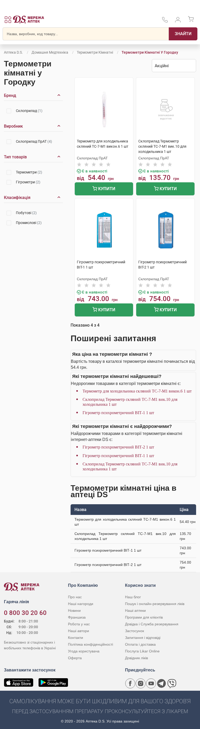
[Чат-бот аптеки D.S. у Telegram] (161, 683)
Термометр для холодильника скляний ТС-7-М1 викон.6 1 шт (137, 391)
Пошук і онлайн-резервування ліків (154, 604)
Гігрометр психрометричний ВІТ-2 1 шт (118, 447)
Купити (106, 188)
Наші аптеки (135, 610)
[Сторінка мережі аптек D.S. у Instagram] (140, 683)
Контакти (75, 637)
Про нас (75, 597)
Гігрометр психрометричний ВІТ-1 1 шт (118, 412)
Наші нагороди (80, 604)
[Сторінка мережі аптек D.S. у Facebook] (130, 683)
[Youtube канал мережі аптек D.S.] (151, 683)
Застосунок (134, 631)
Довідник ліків (136, 658)
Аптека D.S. (13, 52)
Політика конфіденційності (90, 644)
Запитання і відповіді (142, 637)
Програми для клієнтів (144, 617)
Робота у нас (79, 624)
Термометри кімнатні (95, 52)
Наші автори (78, 631)
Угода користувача (83, 651)
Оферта (75, 658)
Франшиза (77, 617)
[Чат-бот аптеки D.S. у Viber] (172, 683)
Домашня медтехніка (50, 52)
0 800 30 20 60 (25, 613)
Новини (74, 610)
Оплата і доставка (140, 644)
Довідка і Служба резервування (151, 624)
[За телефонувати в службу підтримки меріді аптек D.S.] (165, 21)
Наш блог (133, 597)
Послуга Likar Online (142, 651)
